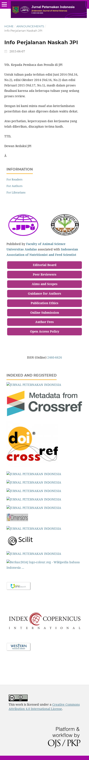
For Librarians (15, 192)
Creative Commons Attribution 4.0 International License (44, 706)
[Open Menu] (4, 4)
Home (9, 26)
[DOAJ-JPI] (33, 385)
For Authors (14, 186)
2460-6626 (54, 357)
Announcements (30, 26)
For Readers (14, 179)
